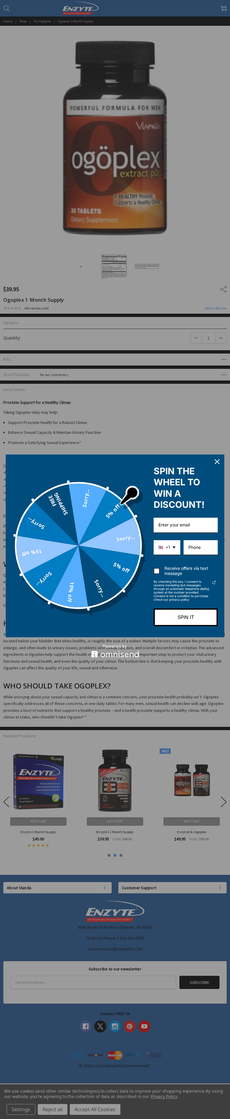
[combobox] (167, 547)
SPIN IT (186, 617)
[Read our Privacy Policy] (214, 582)
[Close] (217, 461)
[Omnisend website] (115, 651)
